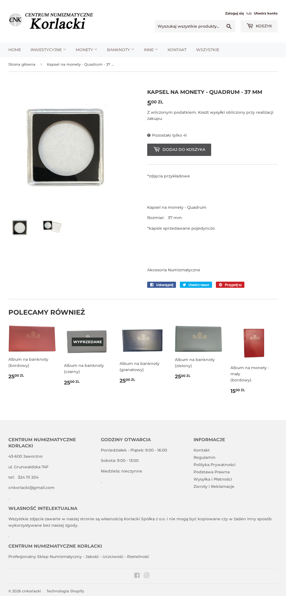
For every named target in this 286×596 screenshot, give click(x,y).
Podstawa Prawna (212, 471)
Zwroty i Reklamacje (214, 486)
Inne (149, 49)
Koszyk (263, 26)
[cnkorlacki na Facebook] (137, 576)
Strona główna (21, 64)
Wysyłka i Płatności (213, 479)
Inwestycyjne (46, 49)
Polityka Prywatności (214, 464)
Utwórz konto (266, 13)
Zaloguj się (234, 13)
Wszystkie (207, 49)
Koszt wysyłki (211, 112)
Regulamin (205, 457)
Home (14, 49)
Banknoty (119, 49)
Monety (85, 49)
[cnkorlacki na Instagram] (146, 576)
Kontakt (177, 49)
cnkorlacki (31, 591)
